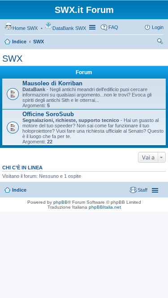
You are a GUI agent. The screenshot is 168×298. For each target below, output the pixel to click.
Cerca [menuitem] (160, 42)
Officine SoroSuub (48, 114)
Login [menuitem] (158, 27)
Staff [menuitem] (142, 190)
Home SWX (25, 28)
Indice (19, 41)
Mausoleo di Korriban (52, 83)
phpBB (60, 202)
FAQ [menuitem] (113, 27)
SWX (38, 41)
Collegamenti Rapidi (93, 27)
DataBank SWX (69, 28)
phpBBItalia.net (105, 207)
